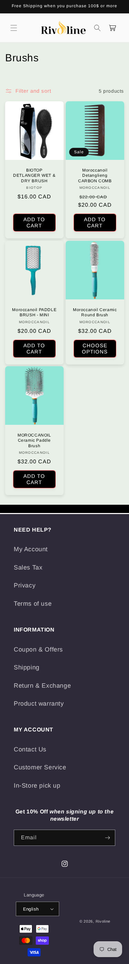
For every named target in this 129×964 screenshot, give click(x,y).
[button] (13, 27)
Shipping (27, 667)
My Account (31, 549)
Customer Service (40, 767)
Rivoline (103, 921)
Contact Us (30, 749)
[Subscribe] (107, 838)
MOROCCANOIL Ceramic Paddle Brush (34, 440)
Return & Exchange (42, 685)
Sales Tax (28, 567)
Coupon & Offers (38, 649)
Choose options (95, 348)
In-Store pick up (37, 785)
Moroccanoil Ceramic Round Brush (95, 312)
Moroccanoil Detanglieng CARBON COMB (94, 175)
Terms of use (33, 603)
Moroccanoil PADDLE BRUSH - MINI (34, 312)
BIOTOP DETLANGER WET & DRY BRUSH (34, 175)
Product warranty (39, 703)
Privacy (24, 585)
